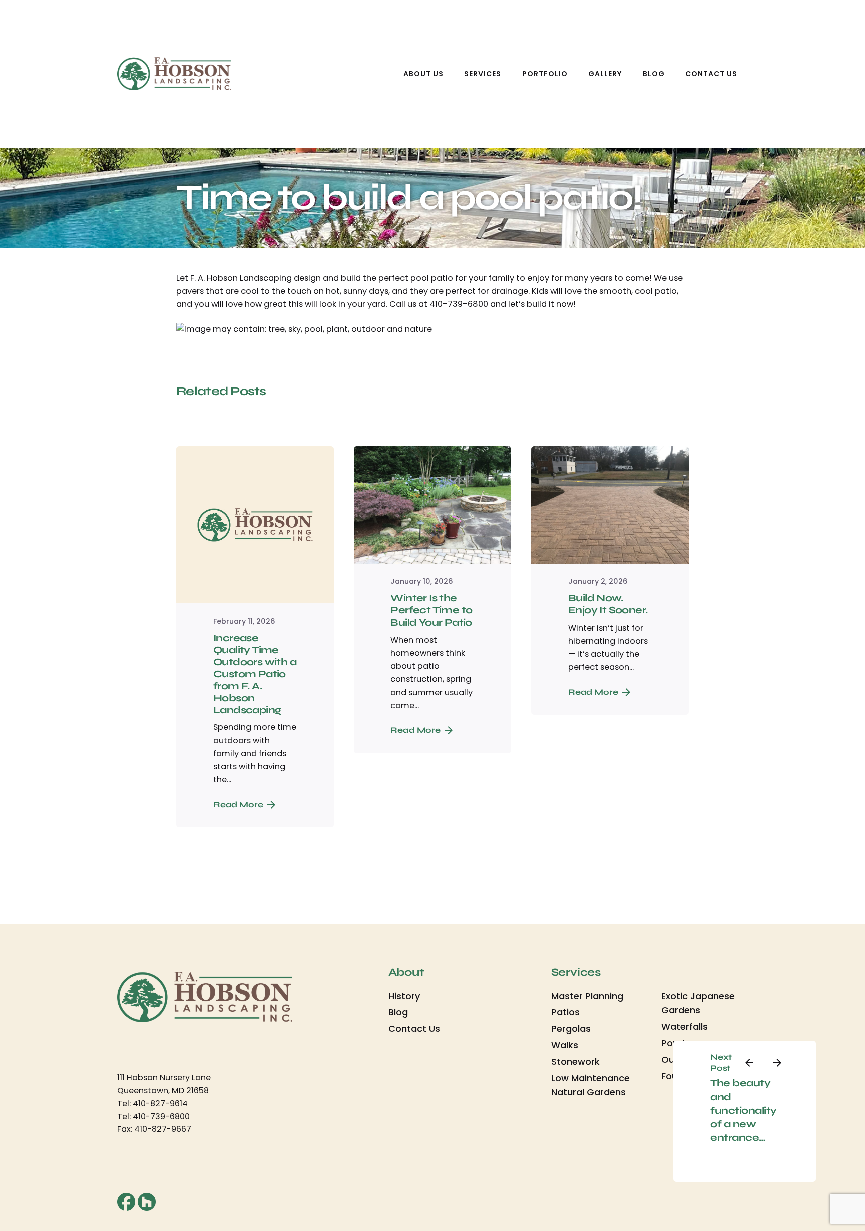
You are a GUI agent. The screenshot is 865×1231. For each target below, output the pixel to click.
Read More (238, 805)
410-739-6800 (161, 1116)
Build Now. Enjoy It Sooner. (607, 604)
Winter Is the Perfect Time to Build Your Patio (431, 610)
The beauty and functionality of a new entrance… (743, 1110)
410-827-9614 (160, 1103)
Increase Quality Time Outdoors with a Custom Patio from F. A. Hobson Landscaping (254, 674)
